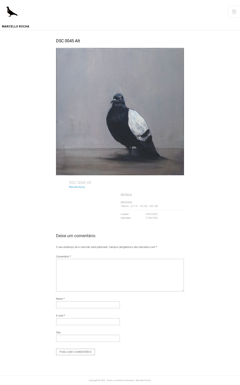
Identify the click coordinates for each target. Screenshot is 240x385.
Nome (60, 298)
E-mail (60, 315)
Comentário (63, 256)
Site (58, 332)
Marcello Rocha (15, 26)
